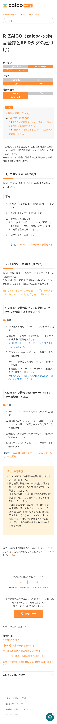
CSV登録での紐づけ (19, 117)
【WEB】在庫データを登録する (18, 645)
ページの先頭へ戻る (13, 626)
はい (21, 582)
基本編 (37, 14)
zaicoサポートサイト (11, 14)
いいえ (35, 582)
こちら (13, 555)
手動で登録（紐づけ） (19, 113)
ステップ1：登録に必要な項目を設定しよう (24, 656)
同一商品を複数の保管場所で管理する (22, 650)
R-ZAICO (27, 14)
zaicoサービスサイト (16, 703)
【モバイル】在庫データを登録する (35, 244)
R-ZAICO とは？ (11, 640)
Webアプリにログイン (17, 709)
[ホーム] (18, 4)
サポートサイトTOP (16, 698)
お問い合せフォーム (28, 613)
